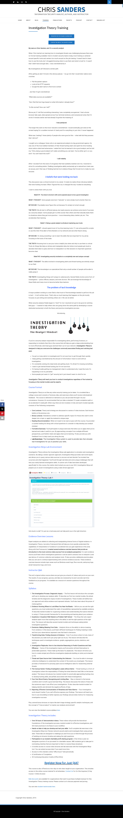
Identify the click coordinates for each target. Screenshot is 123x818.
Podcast (79, 20)
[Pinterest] (2, 413)
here (58, 710)
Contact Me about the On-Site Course (61, 42)
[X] (2, 409)
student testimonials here (46, 786)
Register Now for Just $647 (61, 763)
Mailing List (101, 20)
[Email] (22, 2)
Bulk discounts (34, 779)
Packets (69, 20)
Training (46, 20)
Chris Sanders (65, 811)
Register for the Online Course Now (61, 36)
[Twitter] (14, 2)
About (28, 20)
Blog (36, 20)
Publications (57, 20)
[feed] (26, 2)
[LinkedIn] (18, 2)
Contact (89, 20)
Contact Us (69, 771)
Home (20, 20)
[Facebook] (2, 404)
